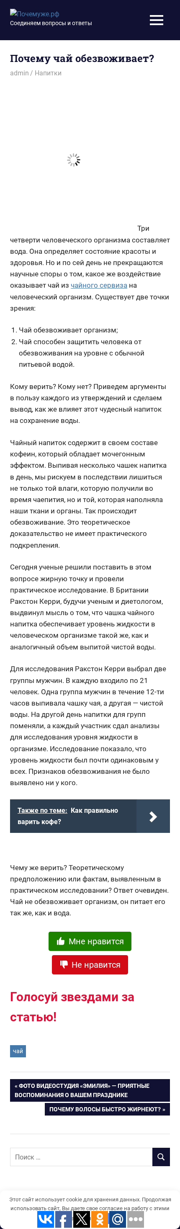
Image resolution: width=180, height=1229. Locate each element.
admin (19, 73)
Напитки (48, 73)
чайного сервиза (99, 285)
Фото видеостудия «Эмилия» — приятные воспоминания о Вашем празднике (82, 1090)
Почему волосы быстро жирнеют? (105, 1111)
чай (18, 1051)
